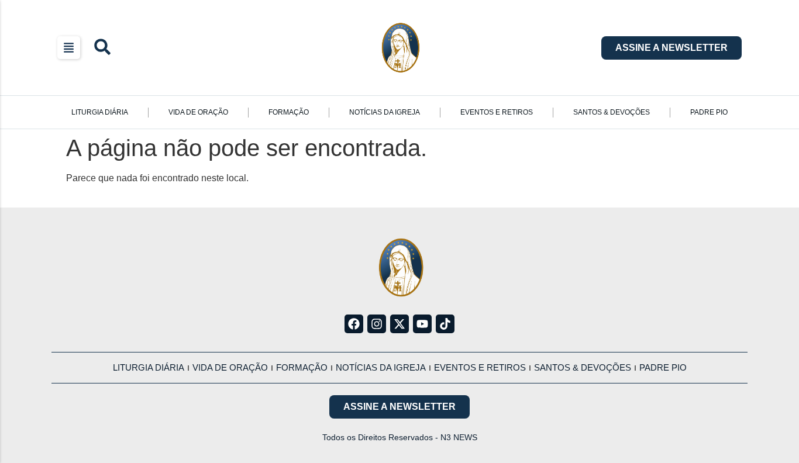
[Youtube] (422, 324)
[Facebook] (354, 324)
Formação (288, 112)
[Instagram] (376, 324)
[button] (68, 47)
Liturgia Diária (99, 112)
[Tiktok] (445, 324)
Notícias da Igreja (384, 112)
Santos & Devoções (611, 112)
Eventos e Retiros (496, 112)
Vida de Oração (198, 112)
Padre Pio (709, 112)
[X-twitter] (399, 324)
